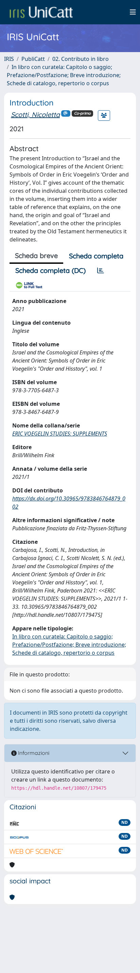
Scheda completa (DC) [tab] (50, 270)
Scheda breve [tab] (36, 255)
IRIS (9, 59)
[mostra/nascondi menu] (133, 12)
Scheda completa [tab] (96, 256)
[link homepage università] (41, 12)
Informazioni (33, 752)
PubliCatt (33, 59)
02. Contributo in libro (80, 59)
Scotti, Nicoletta (35, 114)
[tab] (100, 270)
